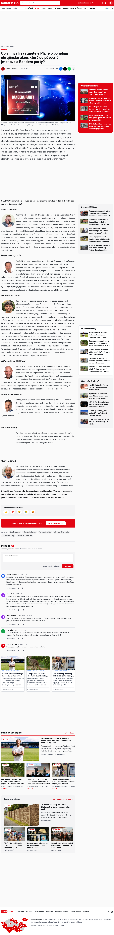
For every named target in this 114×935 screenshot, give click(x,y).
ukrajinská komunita (61, 532)
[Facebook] (102, 3)
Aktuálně (29, 8)
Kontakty (49, 911)
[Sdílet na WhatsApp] (69, 69)
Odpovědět (11, 588)
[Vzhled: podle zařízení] (111, 3)
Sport (50, 8)
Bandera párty (15, 532)
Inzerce (92, 8)
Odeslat (67, 566)
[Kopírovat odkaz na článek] (73, 69)
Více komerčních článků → (63, 799)
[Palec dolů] (23, 610)
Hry (85, 8)
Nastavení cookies (61, 911)
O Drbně (29, 911)
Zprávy (38, 8)
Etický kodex (39, 911)
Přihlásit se (96, 3)
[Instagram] (105, 3)
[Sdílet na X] (65, 69)
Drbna (65, 8)
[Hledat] (58, 3)
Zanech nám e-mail (55, 523)
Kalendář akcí (76, 8)
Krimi (44, 8)
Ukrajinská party (8, 536)
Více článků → (70, 733)
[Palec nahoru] (18, 588)
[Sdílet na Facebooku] (61, 69)
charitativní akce (29, 532)
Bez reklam (84, 3)
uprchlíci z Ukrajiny (25, 536)
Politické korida (45, 532)
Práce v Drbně (75, 911)
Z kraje (58, 8)
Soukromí (20, 911)
